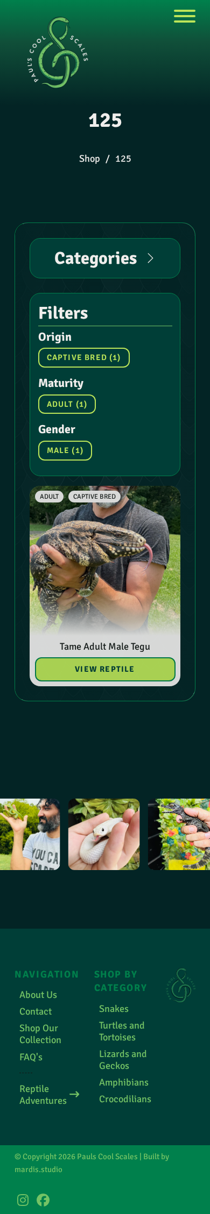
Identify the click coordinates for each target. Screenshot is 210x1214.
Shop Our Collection (40, 1034)
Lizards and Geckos (123, 1060)
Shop (89, 158)
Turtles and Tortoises (122, 1031)
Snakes (114, 1009)
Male (65, 450)
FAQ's (31, 1057)
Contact (35, 1011)
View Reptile (105, 669)
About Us (38, 995)
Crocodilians (125, 1099)
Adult (67, 404)
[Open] (184, 17)
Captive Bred (84, 357)
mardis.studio (38, 1169)
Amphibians (124, 1082)
